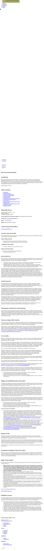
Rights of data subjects (7, 204)
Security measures (6, 197)
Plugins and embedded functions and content (11, 201)
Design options (6, 543)
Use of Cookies (6, 200)
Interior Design (6, 539)
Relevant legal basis (7, 196)
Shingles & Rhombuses (7, 544)
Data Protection (6, 522)
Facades (4, 538)
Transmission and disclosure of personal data (11, 198)
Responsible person (6, 193)
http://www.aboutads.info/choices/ (25, 364)
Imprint (4, 525)
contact (4, 526)
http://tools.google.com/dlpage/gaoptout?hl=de (11, 428)
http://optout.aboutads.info (24, 365)
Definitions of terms (7, 205)
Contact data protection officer (8, 195)
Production (5, 532)
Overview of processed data (8, 194)
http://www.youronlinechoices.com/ (7, 365)
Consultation (5, 530)
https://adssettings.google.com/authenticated (11, 429)
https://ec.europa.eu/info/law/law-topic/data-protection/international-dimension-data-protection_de (19, 331)
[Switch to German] (23, 159)
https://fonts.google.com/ (7, 416)
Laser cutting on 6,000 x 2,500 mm (12, 0)
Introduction (5, 192)
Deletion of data (6, 202)
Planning (5, 531)
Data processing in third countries (9, 199)
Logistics (5, 533)
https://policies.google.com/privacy (24, 416)
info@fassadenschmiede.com (12, 218)
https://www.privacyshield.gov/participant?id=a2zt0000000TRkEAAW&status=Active (17, 427)
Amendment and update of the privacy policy (11, 203)
